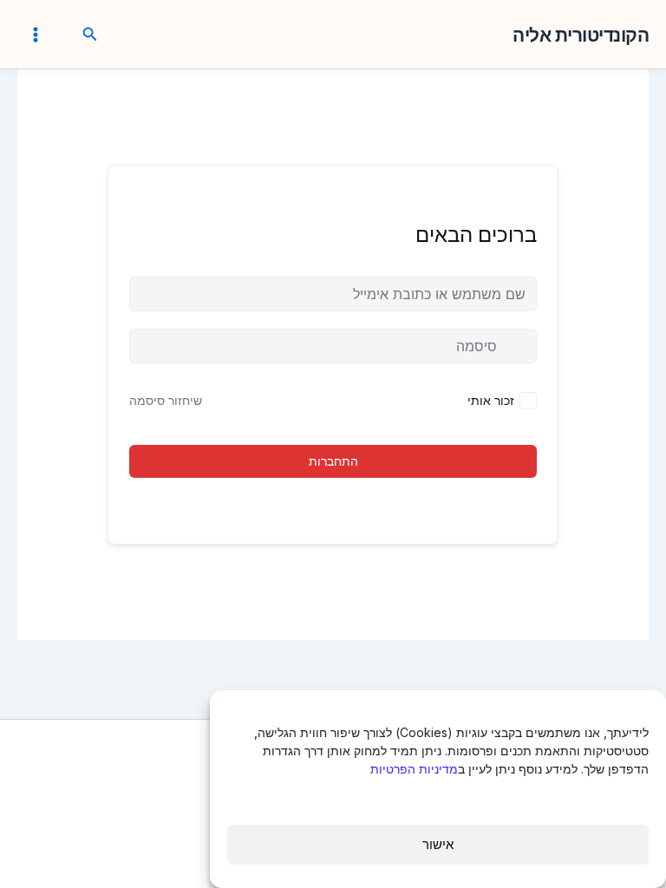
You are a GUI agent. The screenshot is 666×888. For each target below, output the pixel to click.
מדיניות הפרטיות (414, 768)
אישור (438, 844)
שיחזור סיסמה (165, 400)
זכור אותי (490, 400)
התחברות (333, 461)
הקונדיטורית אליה (581, 35)
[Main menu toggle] (35, 34)
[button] (88, 34)
